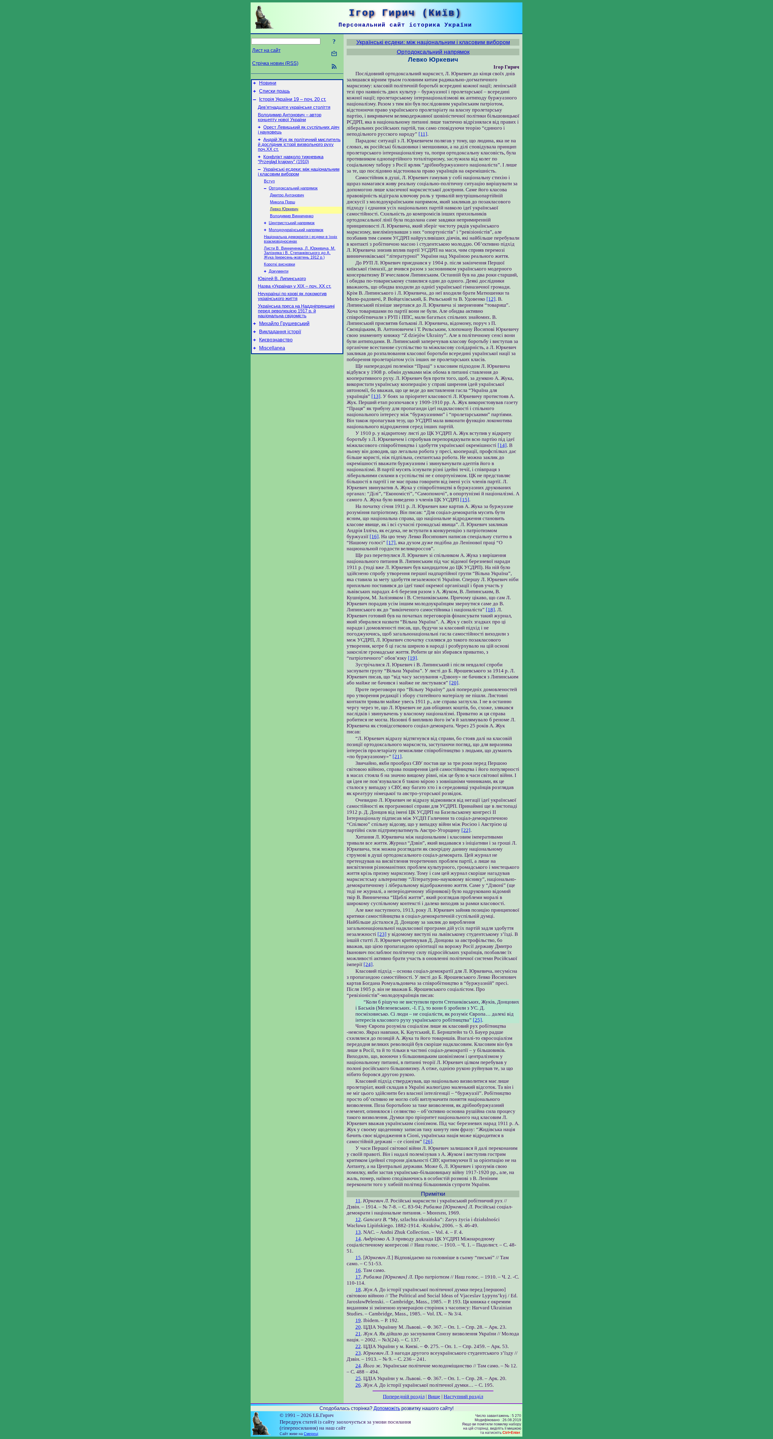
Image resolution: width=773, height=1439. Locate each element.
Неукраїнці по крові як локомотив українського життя (292, 296)
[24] (368, 964)
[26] (427, 1141)
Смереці (311, 1434)
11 (358, 1201)
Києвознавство (276, 339)
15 (358, 1257)
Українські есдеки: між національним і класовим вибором (298, 171)
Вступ (269, 181)
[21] (397, 756)
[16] (374, 536)
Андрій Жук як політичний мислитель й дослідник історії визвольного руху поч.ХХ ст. (299, 144)
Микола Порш (282, 202)
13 (358, 1232)
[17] (391, 542)
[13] (375, 396)
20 (358, 1327)
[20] (453, 683)
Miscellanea (272, 348)
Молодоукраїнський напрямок (296, 230)
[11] (423, 134)
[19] (412, 658)
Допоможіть (387, 1408)
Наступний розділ (463, 1396)
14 (358, 1239)
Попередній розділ (404, 1396)
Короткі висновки (279, 264)
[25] (477, 1020)
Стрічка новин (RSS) (275, 63)
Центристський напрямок (292, 223)
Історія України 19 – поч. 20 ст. (292, 99)
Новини (267, 83)
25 (358, 1378)
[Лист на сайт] (334, 54)
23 (358, 1353)
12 (358, 1219)
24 (358, 1366)
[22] (465, 830)
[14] (502, 445)
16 (358, 1270)
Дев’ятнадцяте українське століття (294, 107)
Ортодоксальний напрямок (293, 188)
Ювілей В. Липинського (282, 278)
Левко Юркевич (284, 209)
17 (358, 1277)
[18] (490, 610)
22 (358, 1346)
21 (358, 1334)
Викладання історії (280, 331)
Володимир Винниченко (291, 216)
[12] (491, 299)
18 (358, 1289)
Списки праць (274, 91)
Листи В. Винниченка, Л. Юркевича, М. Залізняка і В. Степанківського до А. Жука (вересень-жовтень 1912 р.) (299, 253)
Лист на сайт (266, 50)
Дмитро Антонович (287, 195)
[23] (381, 934)
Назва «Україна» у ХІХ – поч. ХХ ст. (294, 286)
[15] (464, 500)
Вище (434, 1396)
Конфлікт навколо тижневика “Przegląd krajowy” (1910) (290, 159)
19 (358, 1320)
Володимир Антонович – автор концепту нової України (289, 117)
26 (358, 1385)
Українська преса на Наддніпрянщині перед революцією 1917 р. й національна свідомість (296, 311)
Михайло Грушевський (284, 323)
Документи (278, 271)
